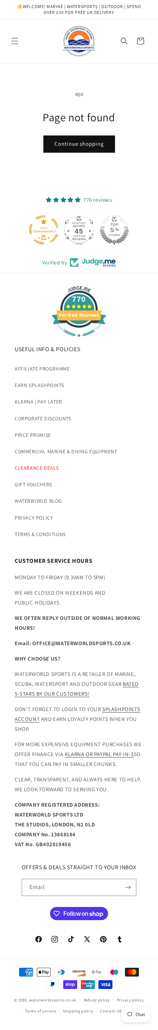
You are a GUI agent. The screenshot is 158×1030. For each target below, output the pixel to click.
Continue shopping (79, 143)
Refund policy (97, 1000)
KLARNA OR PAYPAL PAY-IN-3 (99, 754)
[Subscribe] (128, 887)
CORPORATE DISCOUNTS (43, 418)
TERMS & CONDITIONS (40, 534)
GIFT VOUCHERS (33, 484)
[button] (15, 41)
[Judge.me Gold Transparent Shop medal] (43, 230)
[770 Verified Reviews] (79, 340)
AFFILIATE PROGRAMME (42, 368)
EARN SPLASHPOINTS (39, 385)
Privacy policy (130, 1000)
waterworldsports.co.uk (52, 999)
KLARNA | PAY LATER (38, 401)
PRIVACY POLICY (34, 517)
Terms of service (40, 1011)
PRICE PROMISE (33, 435)
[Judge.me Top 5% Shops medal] (114, 230)
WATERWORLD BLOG (38, 501)
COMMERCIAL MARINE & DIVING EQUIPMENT (66, 451)
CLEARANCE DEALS (37, 468)
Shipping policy (78, 1011)
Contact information (120, 1011)
